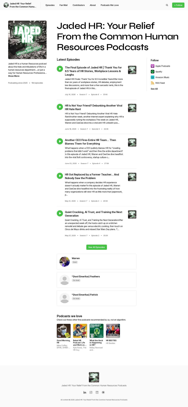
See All (154, 89)
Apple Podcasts (162, 66)
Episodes (50, 5)
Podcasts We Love (110, 5)
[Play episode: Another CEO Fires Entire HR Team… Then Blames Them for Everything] (60, 141)
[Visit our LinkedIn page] (85, 392)
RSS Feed (160, 83)
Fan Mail (64, 5)
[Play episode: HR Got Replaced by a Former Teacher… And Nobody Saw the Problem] (60, 176)
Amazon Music (162, 77)
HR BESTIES (111, 340)
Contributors (79, 5)
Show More (13, 76)
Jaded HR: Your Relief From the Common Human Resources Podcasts (23, 5)
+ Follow (178, 5)
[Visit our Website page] (97, 392)
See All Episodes (96, 247)
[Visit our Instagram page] (91, 392)
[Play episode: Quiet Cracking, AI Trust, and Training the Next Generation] (60, 213)
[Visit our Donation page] (103, 392)
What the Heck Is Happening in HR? (96, 342)
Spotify (158, 71)
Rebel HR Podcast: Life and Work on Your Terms (79, 343)
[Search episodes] (167, 5)
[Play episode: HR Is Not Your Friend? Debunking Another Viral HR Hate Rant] (60, 107)
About (93, 5)
